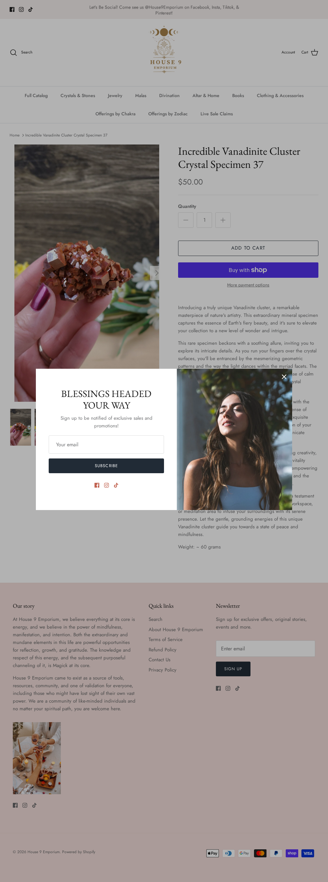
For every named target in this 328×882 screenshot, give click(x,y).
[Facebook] (96, 485)
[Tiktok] (116, 485)
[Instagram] (106, 485)
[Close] (284, 377)
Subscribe (106, 466)
